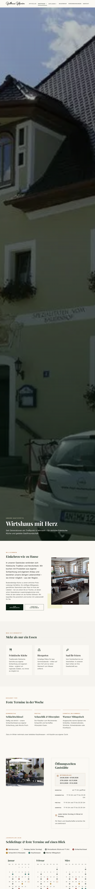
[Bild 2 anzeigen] (72, 602)
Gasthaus (42, 4)
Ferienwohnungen (74, 3)
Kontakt (86, 3)
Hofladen (53, 4)
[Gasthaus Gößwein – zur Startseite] (15, 4)
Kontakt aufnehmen (34, 607)
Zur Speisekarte (15, 607)
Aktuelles (32, 3)
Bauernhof (63, 3)
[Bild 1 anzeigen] (69, 602)
